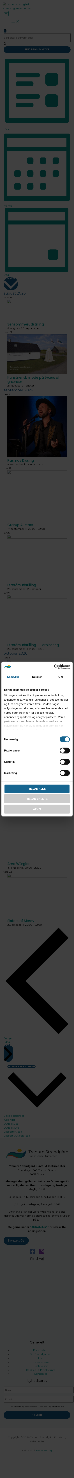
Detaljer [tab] (37, 676)
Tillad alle (37, 788)
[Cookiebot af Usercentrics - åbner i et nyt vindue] (54, 666)
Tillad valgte (37, 798)
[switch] (65, 750)
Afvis (37, 809)
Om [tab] (60, 676)
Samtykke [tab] (13, 676)
